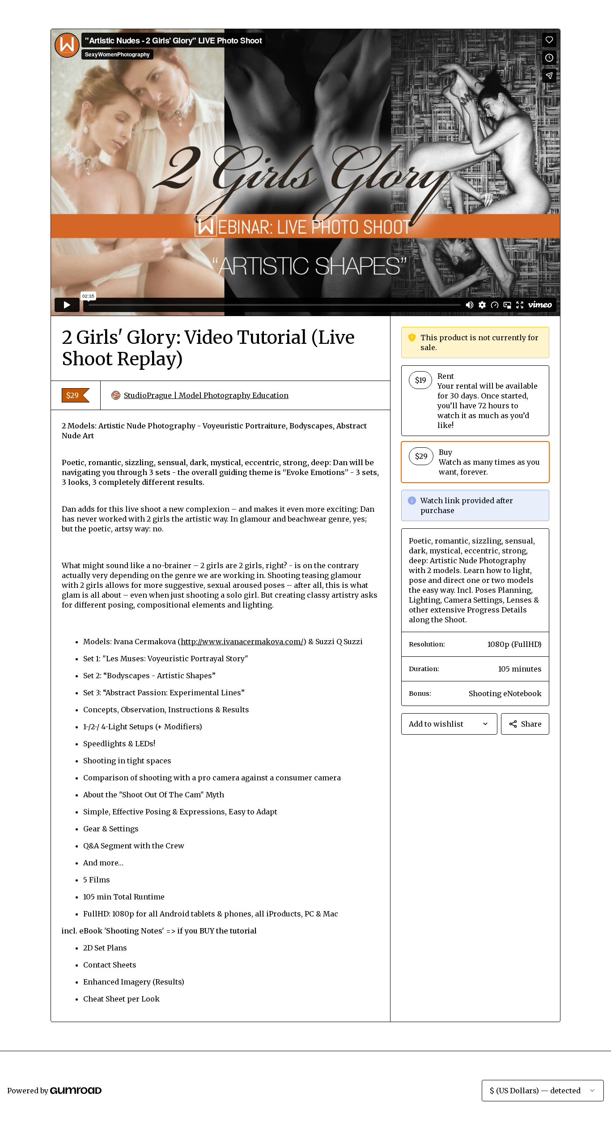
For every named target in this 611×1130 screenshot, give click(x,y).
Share (531, 723)
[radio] (475, 400)
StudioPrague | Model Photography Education (206, 395)
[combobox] (449, 724)
